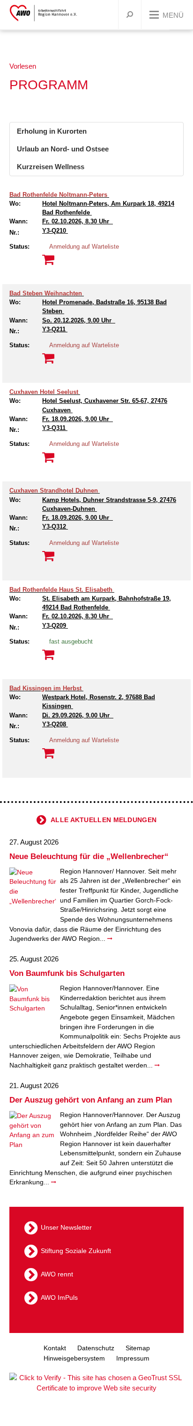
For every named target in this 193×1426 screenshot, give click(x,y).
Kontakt (55, 1348)
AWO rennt (57, 1274)
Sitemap (138, 1348)
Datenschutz (95, 1348)
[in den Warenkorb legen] (48, 655)
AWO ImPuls (59, 1297)
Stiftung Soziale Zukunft (76, 1250)
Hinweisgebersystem (74, 1358)
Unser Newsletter (66, 1227)
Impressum (132, 1358)
